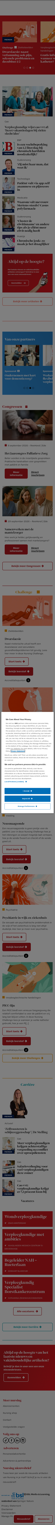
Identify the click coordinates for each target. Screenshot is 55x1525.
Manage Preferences (26, 806)
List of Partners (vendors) (14, 782)
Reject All (26, 799)
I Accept (26, 791)
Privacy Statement (18, 751)
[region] (27, 762)
